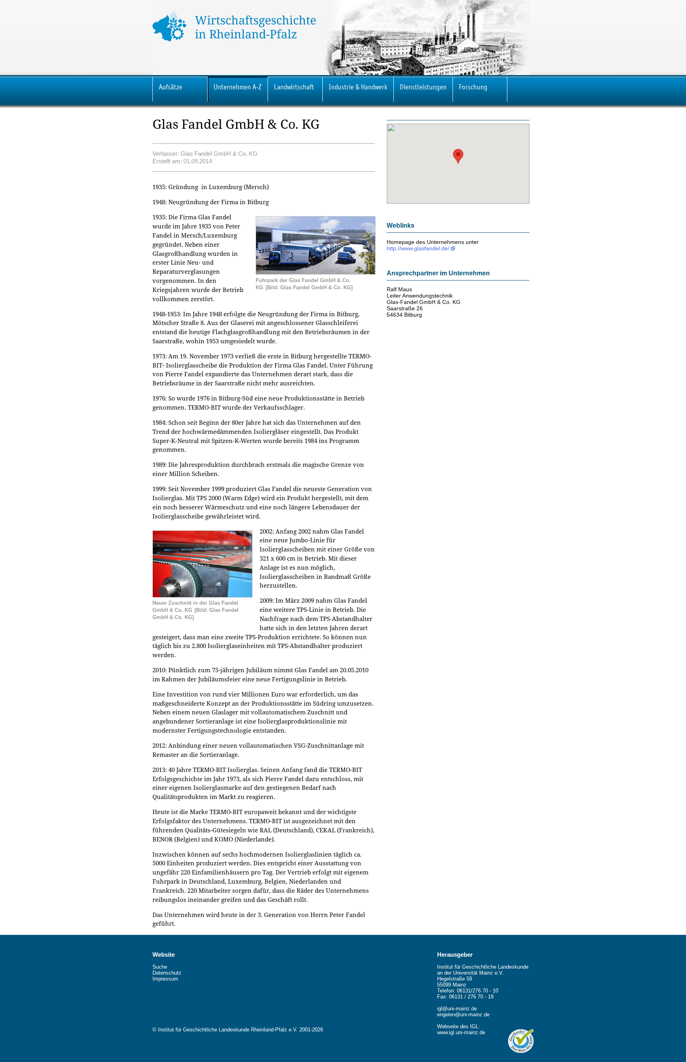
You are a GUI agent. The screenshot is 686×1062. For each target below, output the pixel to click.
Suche (159, 967)
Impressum (165, 979)
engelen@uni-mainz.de (463, 1015)
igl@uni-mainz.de (457, 1009)
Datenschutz (166, 973)
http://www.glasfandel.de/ (418, 248)
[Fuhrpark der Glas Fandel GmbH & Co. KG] (316, 272)
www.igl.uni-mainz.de (461, 1032)
